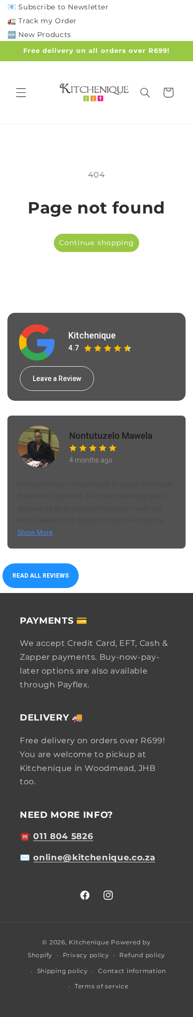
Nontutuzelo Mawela (110, 435)
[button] (20, 92)
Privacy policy (86, 955)
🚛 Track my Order (42, 20)
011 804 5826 (63, 836)
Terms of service (102, 986)
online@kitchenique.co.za (94, 857)
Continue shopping (96, 242)
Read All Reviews (40, 575)
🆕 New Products (39, 34)
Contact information (132, 971)
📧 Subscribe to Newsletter (58, 6)
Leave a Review (57, 378)
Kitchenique (92, 335)
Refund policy (142, 955)
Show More (35, 532)
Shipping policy (62, 971)
